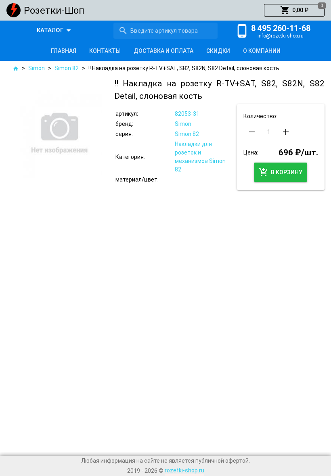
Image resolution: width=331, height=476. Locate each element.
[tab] (63, 51)
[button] (294, 10)
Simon (36, 68)
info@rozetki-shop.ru (281, 35)
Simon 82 (66, 68)
